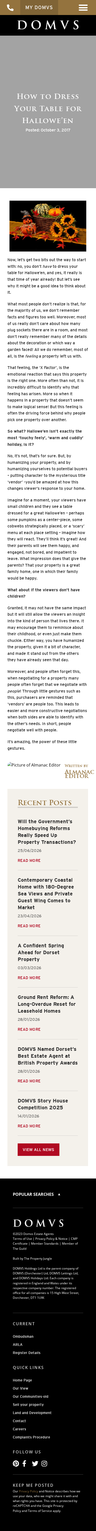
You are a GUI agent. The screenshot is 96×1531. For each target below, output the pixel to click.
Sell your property (28, 1405)
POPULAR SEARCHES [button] (34, 1194)
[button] (83, 7)
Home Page (22, 1380)
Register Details (26, 1353)
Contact (19, 1421)
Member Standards (45, 1243)
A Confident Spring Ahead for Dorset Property (41, 952)
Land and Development (32, 1413)
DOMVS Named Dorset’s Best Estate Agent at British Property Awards (48, 1056)
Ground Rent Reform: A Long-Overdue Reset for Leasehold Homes (47, 1004)
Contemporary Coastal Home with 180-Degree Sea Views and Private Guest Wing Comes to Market (46, 893)
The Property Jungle (38, 1258)
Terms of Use (22, 1238)
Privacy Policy (28, 1491)
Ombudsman (23, 1336)
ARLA (18, 1345)
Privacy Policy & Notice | (53, 1238)
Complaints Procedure (31, 1437)
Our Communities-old (30, 1396)
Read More (29, 860)
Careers (19, 1429)
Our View (20, 1388)
